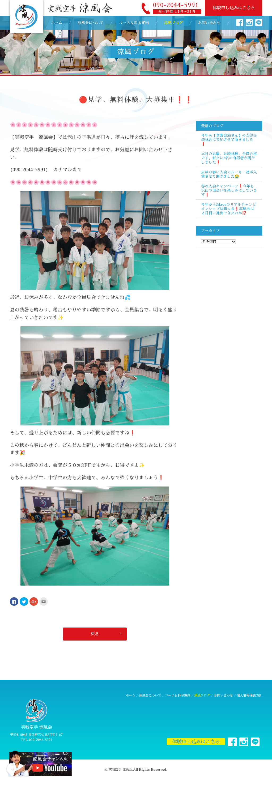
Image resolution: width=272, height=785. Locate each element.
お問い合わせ (209, 23)
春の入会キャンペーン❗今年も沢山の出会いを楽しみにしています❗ (229, 190)
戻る (95, 634)
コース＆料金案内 (134, 23)
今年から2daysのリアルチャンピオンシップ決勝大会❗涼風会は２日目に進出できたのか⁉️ (228, 209)
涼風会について (91, 23)
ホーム (56, 23)
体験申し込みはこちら (233, 8)
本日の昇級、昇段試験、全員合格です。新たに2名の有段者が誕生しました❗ (229, 158)
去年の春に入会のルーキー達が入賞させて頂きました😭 (229, 174)
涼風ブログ (173, 23)
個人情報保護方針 (249, 695)
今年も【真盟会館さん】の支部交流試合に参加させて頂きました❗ (229, 140)
